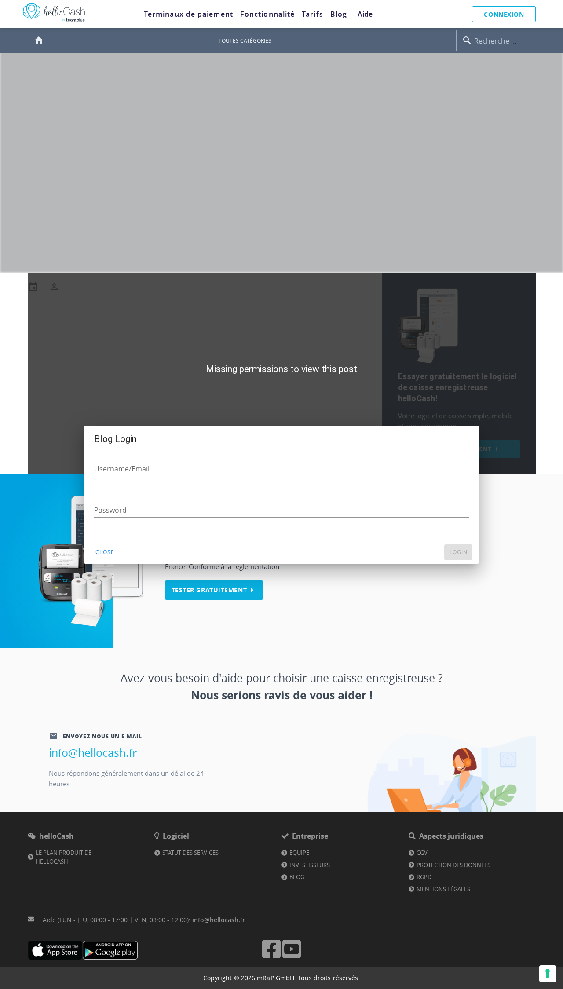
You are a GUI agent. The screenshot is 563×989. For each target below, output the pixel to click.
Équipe (299, 853)
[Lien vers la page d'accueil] (54, 22)
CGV (422, 853)
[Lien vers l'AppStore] (55, 950)
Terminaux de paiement (188, 14)
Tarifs (312, 14)
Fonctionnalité (267, 14)
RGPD (424, 877)
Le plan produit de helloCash (63, 857)
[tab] (188, 14)
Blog (338, 14)
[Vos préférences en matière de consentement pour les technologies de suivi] (547, 973)
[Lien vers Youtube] (291, 957)
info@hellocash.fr (93, 752)
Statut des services (190, 853)
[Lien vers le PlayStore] (110, 950)
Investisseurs (309, 865)
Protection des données (453, 865)
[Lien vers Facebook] (271, 957)
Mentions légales (443, 889)
